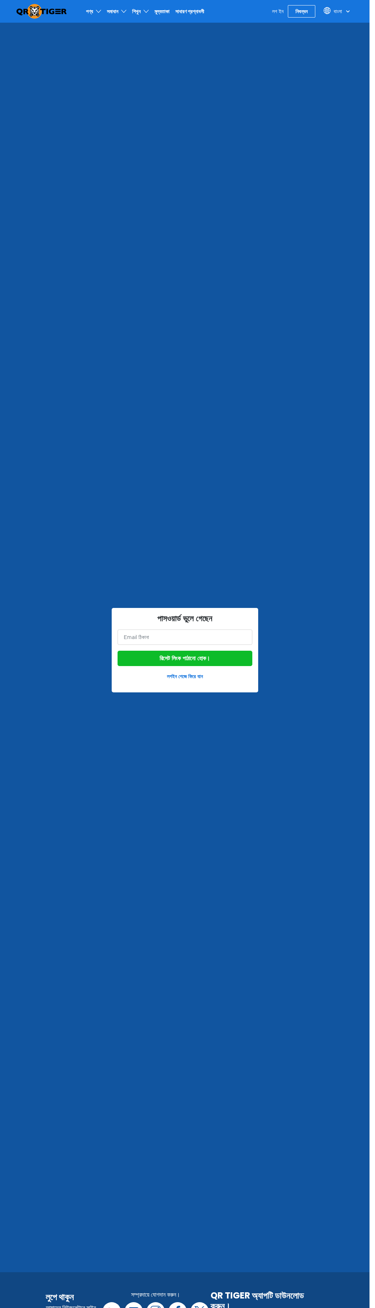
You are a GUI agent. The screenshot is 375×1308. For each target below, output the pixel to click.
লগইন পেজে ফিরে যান (185, 676)
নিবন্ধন (302, 11)
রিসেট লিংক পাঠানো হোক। (185, 658)
